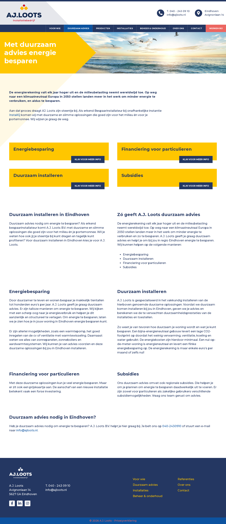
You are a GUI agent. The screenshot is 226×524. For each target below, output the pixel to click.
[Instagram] (27, 503)
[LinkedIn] (20, 503)
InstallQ (14, 115)
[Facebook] (12, 503)
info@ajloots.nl (176, 14)
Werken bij (216, 28)
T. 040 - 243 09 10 (178, 11)
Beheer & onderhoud (153, 28)
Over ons (178, 28)
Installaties (125, 28)
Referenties (186, 479)
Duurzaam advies (78, 28)
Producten (103, 28)
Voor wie (55, 28)
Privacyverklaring (125, 520)
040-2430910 (172, 426)
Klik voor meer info (88, 159)
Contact (196, 28)
